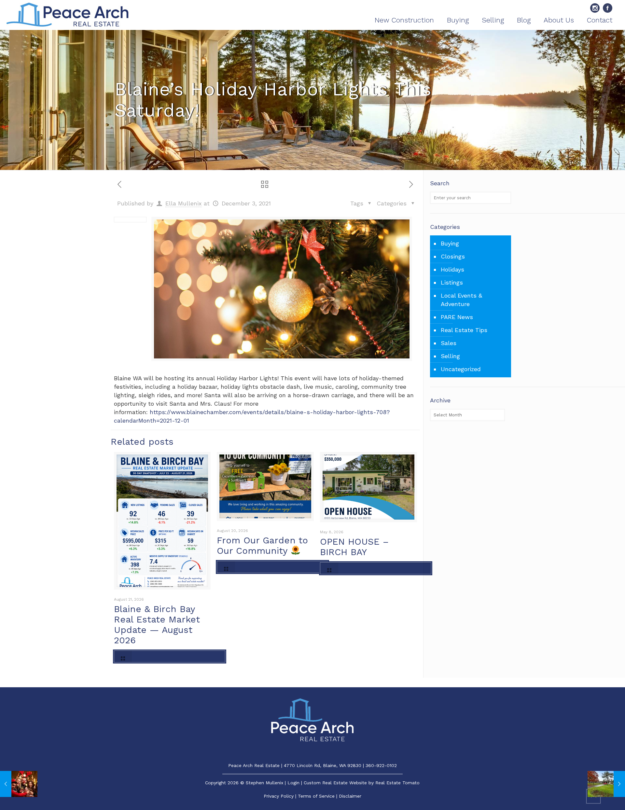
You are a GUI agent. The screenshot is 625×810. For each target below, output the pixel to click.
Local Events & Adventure (461, 299)
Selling (450, 356)
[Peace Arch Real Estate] (67, 15)
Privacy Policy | (281, 796)
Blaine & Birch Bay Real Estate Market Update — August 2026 (157, 625)
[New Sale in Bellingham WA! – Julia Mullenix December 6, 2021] (606, 784)
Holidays (452, 269)
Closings (453, 256)
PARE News (457, 317)
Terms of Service (316, 796)
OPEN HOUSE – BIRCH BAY (354, 546)
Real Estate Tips (464, 330)
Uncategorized (461, 369)
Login (293, 782)
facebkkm (607, 8)
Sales (448, 343)
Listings (452, 282)
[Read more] (169, 656)
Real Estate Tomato (397, 782)
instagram (595, 8)
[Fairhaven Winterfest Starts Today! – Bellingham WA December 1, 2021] (18, 784)
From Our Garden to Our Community (262, 545)
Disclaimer (350, 796)
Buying (450, 243)
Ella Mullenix (183, 203)
